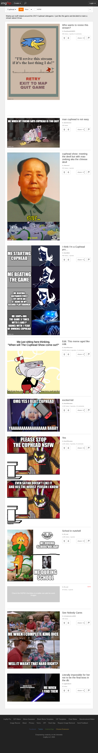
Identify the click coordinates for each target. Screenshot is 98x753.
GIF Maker (17, 719)
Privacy (31, 723)
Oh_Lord (66, 534)
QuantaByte (67, 253)
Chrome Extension (62, 729)
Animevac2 (66, 165)
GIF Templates (61, 719)
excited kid (67, 400)
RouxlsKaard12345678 (69, 31)
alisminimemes (67, 122)
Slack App (51, 723)
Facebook (32, 729)
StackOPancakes (68, 347)
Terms (39, 723)
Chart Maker (73, 719)
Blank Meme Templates (45, 719)
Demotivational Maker (87, 719)
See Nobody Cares (72, 612)
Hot (21, 9)
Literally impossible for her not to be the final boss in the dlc (76, 678)
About (24, 723)
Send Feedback (82, 723)
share (80, 38)
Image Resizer (15, 723)
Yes (64, 437)
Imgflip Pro (7, 719)
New (26, 9)
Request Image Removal (66, 723)
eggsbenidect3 (67, 683)
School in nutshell (71, 531)
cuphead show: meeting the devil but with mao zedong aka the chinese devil (74, 157)
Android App (49, 729)
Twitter (40, 729)
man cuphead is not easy (75, 119)
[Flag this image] (89, 38)
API (44, 723)
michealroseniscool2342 (70, 616)
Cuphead (10, 9)
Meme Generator (29, 719)
